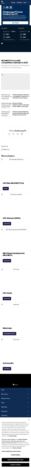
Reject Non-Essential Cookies (16, 459)
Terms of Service (23, 439)
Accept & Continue (15, 464)
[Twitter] (9, 134)
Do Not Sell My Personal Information (11, 451)
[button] (28, 2)
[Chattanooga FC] (3, 2)
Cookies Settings (15, 454)
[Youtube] (21, 134)
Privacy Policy (12, 436)
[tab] (9, 35)
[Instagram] (17, 134)
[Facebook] (13, 134)
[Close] (29, 420)
